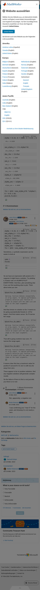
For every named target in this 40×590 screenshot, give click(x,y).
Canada (5, 50)
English (25, 83)
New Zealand (6, 106)
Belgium (5, 62)
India (4, 103)
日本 (4, 118)
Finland (5, 74)
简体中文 (7, 112)
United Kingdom (26, 89)
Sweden (24, 74)
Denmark (5, 65)
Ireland (4, 80)
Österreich (24, 68)
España (5, 71)
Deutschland (6, 68)
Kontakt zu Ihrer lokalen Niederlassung (20, 128)
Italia (4, 83)
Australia (5, 100)
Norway (24, 65)
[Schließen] (36, 4)
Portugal (24, 71)
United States (7, 53)
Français (26, 86)
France (4, 77)
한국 (4, 121)
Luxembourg (6, 86)
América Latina (7, 47)
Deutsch (26, 80)
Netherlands (25, 62)
